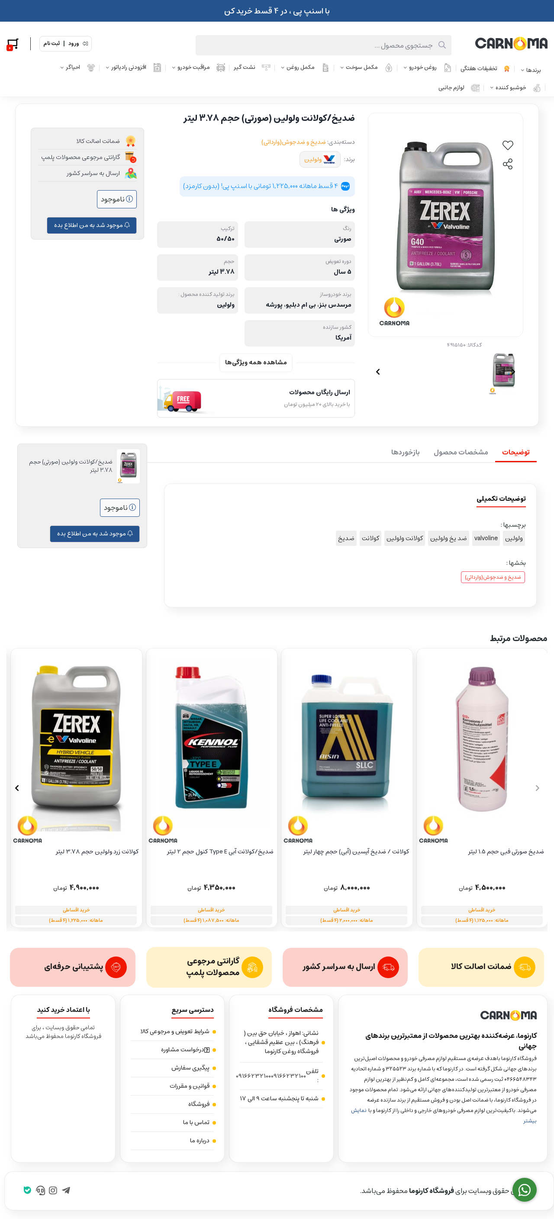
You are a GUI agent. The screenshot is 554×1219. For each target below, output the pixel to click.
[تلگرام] (66, 1191)
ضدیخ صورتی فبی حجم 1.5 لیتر (506, 852)
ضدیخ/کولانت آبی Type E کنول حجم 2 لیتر (220, 852)
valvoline (486, 538)
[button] (17, 788)
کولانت (370, 538)
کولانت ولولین (405, 538)
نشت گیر (244, 67)
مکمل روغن (301, 67)
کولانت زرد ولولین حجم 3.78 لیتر (97, 852)
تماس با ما (196, 1122)
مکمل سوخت (362, 67)
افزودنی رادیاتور (128, 67)
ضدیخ (346, 538)
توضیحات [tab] (516, 452)
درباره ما (199, 1140)
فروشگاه (198, 1104)
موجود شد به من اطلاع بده (89, 225)
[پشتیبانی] (40, 1191)
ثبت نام (51, 44)
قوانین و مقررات (189, 1086)
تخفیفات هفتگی (479, 69)
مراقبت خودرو (193, 67)
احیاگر (73, 67)
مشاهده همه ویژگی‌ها (256, 362)
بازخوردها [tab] (405, 452)
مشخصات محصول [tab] (461, 452)
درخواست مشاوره (182, 1049)
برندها (533, 70)
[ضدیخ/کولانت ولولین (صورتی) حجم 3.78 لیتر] (443, 1015)
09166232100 (288, 1076)
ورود (73, 44)
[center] (442, 45)
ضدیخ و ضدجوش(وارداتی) (293, 142)
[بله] (27, 1191)
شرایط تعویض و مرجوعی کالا (174, 1031)
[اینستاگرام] (53, 1191)
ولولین (313, 159)
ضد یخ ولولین (448, 538)
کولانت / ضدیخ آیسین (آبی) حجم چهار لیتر (356, 852)
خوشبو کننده (511, 88)
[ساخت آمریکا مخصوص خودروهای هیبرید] (76, 746)
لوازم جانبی (451, 88)
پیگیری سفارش (190, 1068)
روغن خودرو (423, 67)
